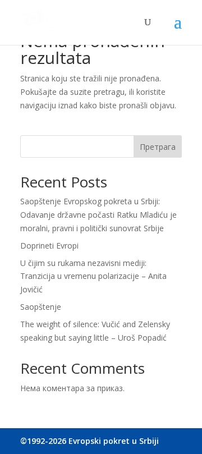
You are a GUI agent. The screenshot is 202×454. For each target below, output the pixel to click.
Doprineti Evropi (49, 245)
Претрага (158, 146)
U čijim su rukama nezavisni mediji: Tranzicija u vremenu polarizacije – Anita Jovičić (93, 276)
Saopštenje (40, 306)
